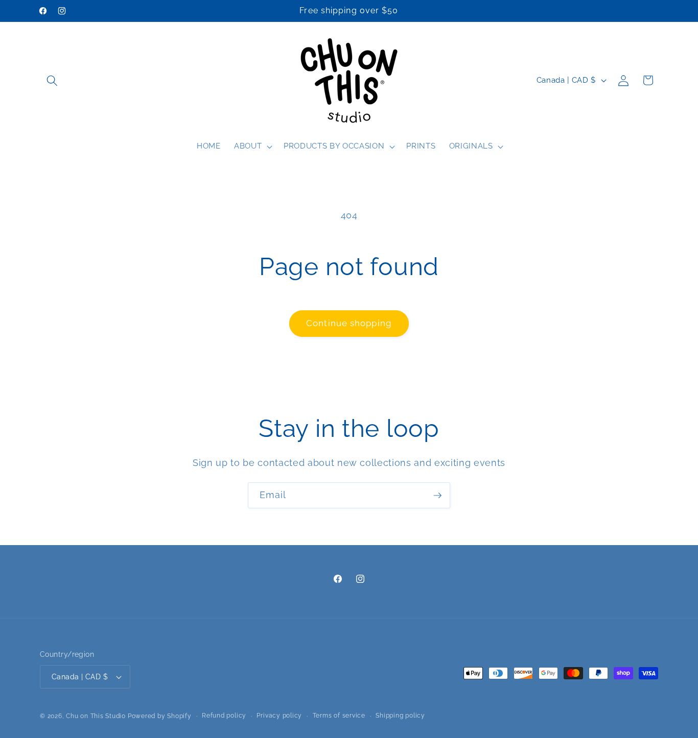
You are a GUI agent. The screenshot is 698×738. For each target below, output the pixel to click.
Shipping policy (400, 715)
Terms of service (339, 715)
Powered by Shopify (160, 716)
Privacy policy (279, 715)
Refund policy (224, 715)
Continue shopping (349, 323)
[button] (52, 80)
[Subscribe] (437, 495)
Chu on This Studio (96, 716)
